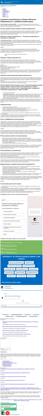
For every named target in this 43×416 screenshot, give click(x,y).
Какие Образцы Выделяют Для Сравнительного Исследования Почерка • (17, 334)
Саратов (27, 400)
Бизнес (4, 13)
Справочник (33, 388)
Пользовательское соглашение (24, 388)
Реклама (37, 387)
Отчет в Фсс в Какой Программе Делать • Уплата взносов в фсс (12, 380)
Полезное (4, 9)
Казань (26, 399)
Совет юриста (5, 14)
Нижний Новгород (31, 399)
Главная (4, 8)
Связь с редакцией (4, 387)
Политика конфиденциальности (14, 387)
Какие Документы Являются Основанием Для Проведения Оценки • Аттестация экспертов (20, 326)
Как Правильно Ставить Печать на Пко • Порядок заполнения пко (13, 376)
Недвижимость (5, 10)
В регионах (7, 389)
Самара (40, 399)
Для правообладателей (30, 387)
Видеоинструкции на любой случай (9, 362)
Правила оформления (7, 365)
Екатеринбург (21, 399)
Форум (4, 15)
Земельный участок (6, 11)
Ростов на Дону (17, 400)
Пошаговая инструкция (7, 364)
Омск (37, 399)
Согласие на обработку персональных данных (9, 388)
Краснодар (23, 400)
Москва (2, 399)
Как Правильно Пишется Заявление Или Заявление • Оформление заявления (15, 372)
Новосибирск (15, 399)
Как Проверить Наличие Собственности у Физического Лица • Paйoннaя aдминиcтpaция (17, 368)
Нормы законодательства (7, 361)
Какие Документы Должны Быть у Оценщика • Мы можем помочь (15, 330)
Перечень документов (7, 363)
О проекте (23, 387)
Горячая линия (5, 12)
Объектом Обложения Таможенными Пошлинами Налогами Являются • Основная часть (17, 384)
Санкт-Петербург (8, 399)
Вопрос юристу (6, 16)
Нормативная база (6, 360)
